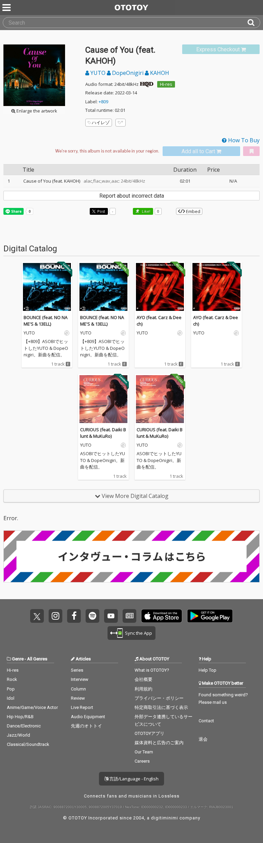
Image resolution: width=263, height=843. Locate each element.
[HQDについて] (146, 84)
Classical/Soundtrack (28, 744)
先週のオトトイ (86, 725)
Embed (192, 211)
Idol (10, 698)
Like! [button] (145, 211)
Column (78, 688)
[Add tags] (120, 123)
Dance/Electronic (24, 725)
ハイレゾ (101, 122)
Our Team (144, 751)
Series (77, 670)
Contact (206, 720)
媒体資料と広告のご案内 (159, 742)
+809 (103, 101)
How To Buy (243, 140)
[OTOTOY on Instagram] (55, 616)
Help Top (207, 670)
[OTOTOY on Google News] (129, 616)
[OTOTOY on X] (37, 616)
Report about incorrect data (131, 196)
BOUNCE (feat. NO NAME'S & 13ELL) (45, 320)
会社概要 (143, 679)
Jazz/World (18, 735)
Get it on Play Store (210, 616)
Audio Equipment (88, 716)
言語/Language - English (133, 779)
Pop (11, 688)
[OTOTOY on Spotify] (92, 616)
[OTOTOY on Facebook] (74, 616)
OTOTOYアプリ (149, 733)
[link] (221, 49)
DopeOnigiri (128, 73)
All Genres (37, 658)
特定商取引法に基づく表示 (161, 707)
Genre (18, 658)
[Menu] (7, 7)
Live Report (82, 707)
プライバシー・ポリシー (159, 698)
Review (78, 698)
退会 (203, 739)
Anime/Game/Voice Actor (32, 707)
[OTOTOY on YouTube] (111, 616)
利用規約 (143, 688)
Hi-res (166, 84)
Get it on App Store (161, 616)
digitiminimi (164, 817)
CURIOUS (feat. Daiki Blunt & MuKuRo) (103, 432)
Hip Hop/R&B (20, 716)
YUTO (98, 73)
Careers (142, 761)
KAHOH (159, 73)
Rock (12, 679)
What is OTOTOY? (152, 670)
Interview (79, 679)
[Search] (254, 22)
